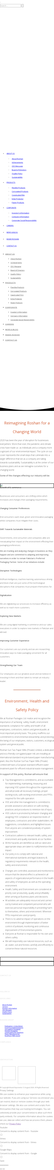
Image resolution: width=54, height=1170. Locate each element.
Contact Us (12, 246)
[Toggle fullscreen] (5, 1165)
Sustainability (17, 177)
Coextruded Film (18, 195)
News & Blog (12, 232)
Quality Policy (17, 173)
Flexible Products (18, 188)
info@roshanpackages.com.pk (15, 985)
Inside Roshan (13, 239)
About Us (11, 153)
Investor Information (9, 1008)
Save (2, 1160)
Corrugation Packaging (12, 1029)
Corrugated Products (20, 191)
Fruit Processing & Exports (14, 1028)
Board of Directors (19, 170)
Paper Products (18, 202)
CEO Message (17, 166)
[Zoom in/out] (7, 1165)
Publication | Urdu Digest (14, 1026)
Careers (10, 225)
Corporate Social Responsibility (24, 220)
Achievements (17, 162)
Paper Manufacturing (12, 1034)
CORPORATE (11, 208)
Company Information (20, 217)
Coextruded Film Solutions (14, 1032)
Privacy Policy (15, 1123)
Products (11, 182)
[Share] (3, 1165)
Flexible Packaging (11, 1031)
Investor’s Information (20, 213)
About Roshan (17, 159)
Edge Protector (17, 199)
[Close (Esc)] (1, 1165)
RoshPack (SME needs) (12, 1036)
